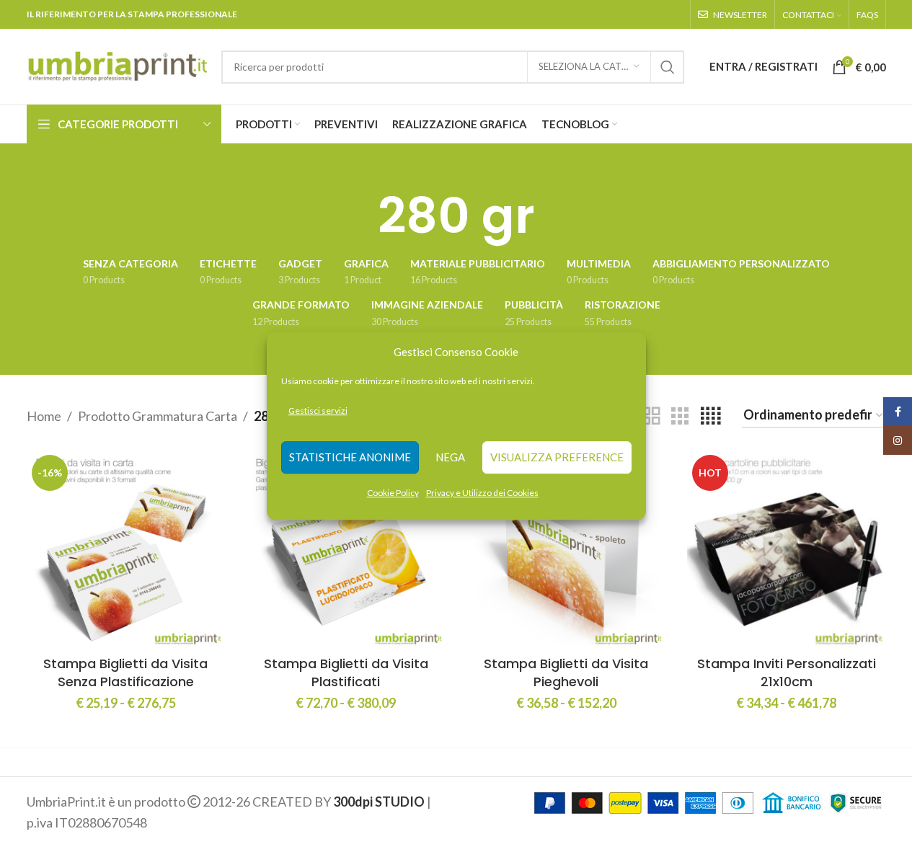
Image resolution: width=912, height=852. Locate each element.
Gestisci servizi (317, 410)
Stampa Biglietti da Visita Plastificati (346, 672)
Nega (450, 457)
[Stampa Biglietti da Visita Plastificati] (346, 549)
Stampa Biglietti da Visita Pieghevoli (566, 672)
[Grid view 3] (680, 415)
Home (44, 416)
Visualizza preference (557, 457)
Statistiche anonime (350, 457)
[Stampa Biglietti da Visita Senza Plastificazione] (126, 549)
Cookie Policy (393, 492)
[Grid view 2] (651, 415)
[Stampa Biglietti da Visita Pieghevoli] (566, 549)
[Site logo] (117, 65)
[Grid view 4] (710, 415)
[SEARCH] (667, 67)
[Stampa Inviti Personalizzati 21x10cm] (786, 549)
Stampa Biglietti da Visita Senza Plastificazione (125, 672)
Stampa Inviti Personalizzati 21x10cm (786, 672)
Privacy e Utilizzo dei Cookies (482, 492)
